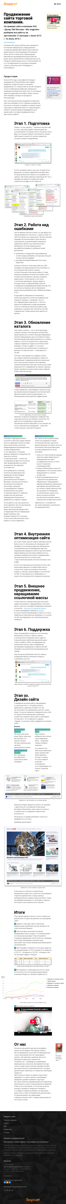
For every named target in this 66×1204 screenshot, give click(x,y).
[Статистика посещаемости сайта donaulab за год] (33, 1001)
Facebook (35, 608)
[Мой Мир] (10, 1182)
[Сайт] (12, 1190)
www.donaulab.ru (9, 42)
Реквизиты (8, 1176)
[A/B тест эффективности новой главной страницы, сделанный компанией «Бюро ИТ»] (33, 413)
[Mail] (10, 1190)
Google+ (41, 610)
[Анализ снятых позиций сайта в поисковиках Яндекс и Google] (33, 965)
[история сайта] (33, 163)
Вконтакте (28, 608)
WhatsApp (19, 1155)
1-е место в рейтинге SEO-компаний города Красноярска (53, 91)
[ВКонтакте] (5, 1182)
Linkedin (43, 608)
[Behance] (7, 1190)
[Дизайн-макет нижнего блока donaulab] (33, 886)
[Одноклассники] (7, 1182)
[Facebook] (5, 1190)
